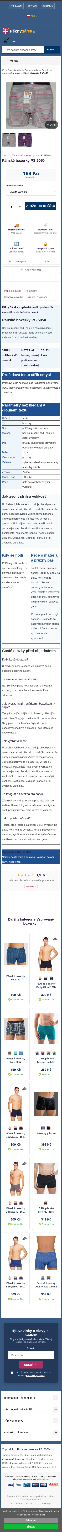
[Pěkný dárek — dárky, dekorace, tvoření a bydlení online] (21, 31)
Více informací (38, 1515)
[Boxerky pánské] (46, 1104)
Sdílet (46, 261)
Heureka (16, 1503)
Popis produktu (12, 290)
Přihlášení (16, 6)
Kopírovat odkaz (30, 269)
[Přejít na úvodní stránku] (3, 70)
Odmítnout (31, 1520)
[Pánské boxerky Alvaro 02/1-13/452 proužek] (46, 1253)
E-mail (30, 1348)
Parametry (31, 290)
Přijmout (31, 1526)
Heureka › (31, 886)
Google (46, 1503)
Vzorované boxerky (22, 155)
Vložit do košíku (40, 206)
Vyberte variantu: (14, 185)
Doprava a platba (13, 297)
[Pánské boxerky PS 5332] (16, 954)
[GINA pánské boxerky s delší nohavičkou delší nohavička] (46, 1029)
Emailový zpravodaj (35, 1375)
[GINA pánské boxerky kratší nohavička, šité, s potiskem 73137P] (46, 1178)
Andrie (5, 155)
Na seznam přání (16, 261)
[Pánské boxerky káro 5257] (16, 1029)
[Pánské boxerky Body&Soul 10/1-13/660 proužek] (46, 954)
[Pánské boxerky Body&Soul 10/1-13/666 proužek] (16, 1253)
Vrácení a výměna (38, 297)
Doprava (32, 6)
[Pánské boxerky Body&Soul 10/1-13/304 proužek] (16, 1178)
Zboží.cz (31, 1503)
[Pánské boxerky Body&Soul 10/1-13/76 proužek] (16, 1104)
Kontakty (48, 6)
